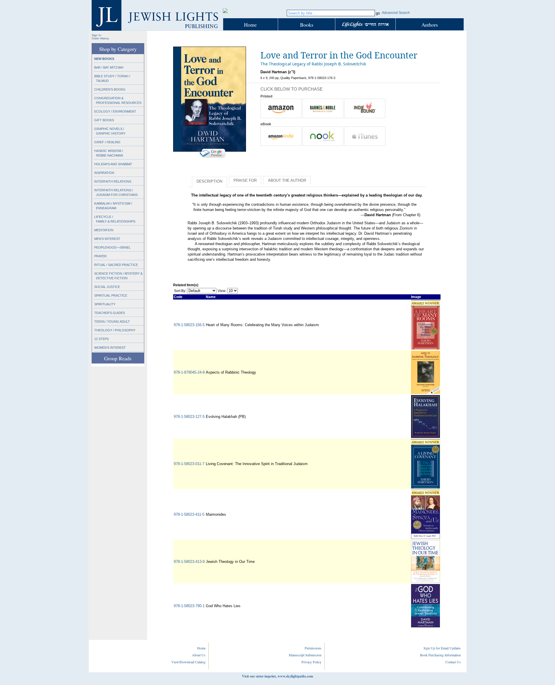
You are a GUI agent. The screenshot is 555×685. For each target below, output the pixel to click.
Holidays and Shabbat (113, 164)
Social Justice (107, 287)
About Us (199, 655)
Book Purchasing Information (440, 655)
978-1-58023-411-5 (189, 514)
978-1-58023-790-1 (189, 606)
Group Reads (118, 358)
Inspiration (104, 173)
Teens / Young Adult (112, 321)
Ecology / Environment (115, 111)
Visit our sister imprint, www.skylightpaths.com (277, 676)
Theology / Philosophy (114, 330)
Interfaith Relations (112, 181)
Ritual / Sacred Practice (116, 265)
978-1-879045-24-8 (189, 372)
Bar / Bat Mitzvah (108, 67)
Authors (429, 24)
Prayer (100, 256)
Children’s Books (109, 89)
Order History (100, 38)
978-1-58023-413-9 (189, 561)
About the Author (287, 180)
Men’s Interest (107, 238)
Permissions (313, 648)
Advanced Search (396, 13)
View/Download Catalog (188, 662)
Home (250, 24)
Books (306, 24)
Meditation (103, 230)
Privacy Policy (311, 662)
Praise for (245, 180)
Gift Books (104, 120)
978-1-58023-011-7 (189, 464)
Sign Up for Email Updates (442, 648)
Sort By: (180, 291)
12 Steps (101, 339)
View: (222, 291)
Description (209, 181)
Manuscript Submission (305, 655)
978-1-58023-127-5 (189, 416)
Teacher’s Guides (109, 313)
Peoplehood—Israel (112, 247)
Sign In (96, 35)
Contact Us (453, 662)
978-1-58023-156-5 (189, 325)
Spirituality (104, 304)
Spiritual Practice (110, 295)
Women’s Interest (110, 347)
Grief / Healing (107, 142)
